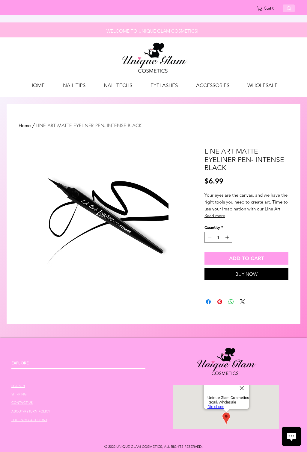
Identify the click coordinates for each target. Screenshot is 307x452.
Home (25, 125)
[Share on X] (242, 301)
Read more (214, 215)
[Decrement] (209, 237)
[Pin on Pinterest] (219, 301)
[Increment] (227, 237)
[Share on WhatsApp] (231, 301)
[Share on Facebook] (208, 301)
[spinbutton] (218, 237)
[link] (267, 8)
